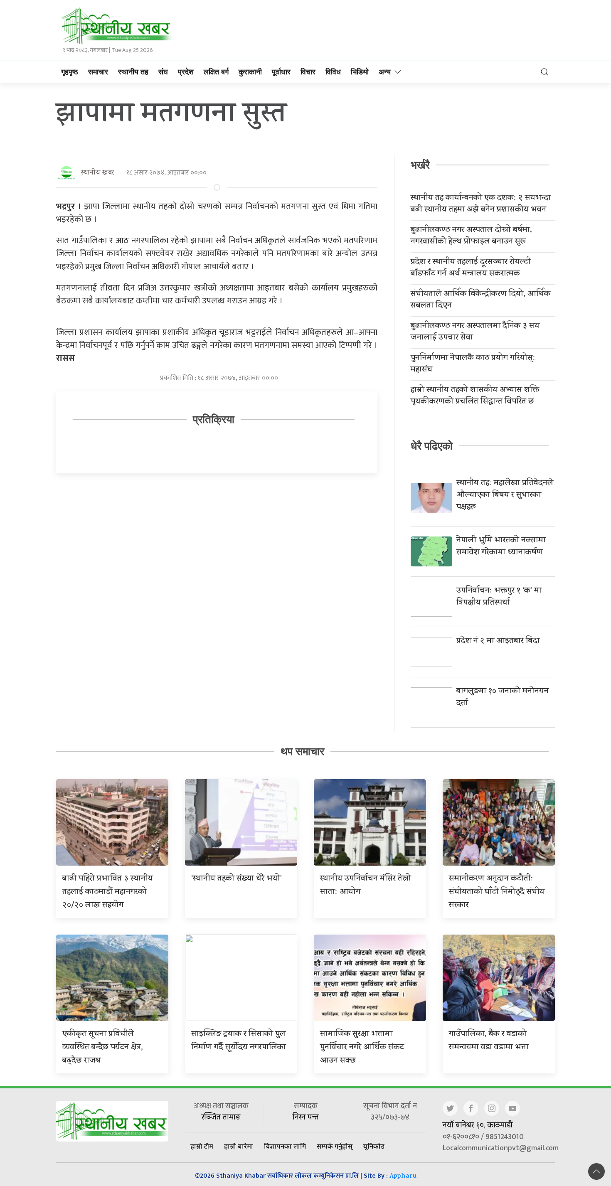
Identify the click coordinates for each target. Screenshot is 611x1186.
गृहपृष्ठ (69, 72)
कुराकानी (250, 72)
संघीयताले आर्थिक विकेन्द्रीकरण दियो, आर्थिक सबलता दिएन (480, 300)
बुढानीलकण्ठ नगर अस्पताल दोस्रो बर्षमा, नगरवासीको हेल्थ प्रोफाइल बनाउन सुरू (471, 236)
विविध (333, 72)
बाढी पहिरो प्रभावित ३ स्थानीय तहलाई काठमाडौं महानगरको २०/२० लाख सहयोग (107, 892)
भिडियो (360, 72)
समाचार (98, 72)
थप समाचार (302, 751)
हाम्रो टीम (201, 1146)
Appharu (402, 1176)
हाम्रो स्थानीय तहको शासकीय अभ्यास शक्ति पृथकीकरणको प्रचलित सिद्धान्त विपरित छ (475, 396)
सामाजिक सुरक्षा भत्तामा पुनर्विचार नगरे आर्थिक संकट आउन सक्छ (362, 1048)
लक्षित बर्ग (216, 72)
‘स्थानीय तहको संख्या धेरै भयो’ (236, 879)
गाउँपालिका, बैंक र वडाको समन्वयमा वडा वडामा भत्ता (489, 1041)
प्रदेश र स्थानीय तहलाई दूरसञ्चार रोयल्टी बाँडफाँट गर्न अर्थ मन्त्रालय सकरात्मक (471, 268)
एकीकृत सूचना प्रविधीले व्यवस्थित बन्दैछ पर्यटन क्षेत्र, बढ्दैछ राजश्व (102, 1048)
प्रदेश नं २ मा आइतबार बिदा (498, 641)
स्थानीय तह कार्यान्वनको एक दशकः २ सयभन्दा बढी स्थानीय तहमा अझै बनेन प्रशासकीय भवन (481, 204)
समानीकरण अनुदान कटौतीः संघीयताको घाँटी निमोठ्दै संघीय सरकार (496, 892)
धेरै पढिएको (432, 446)
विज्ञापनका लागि (285, 1146)
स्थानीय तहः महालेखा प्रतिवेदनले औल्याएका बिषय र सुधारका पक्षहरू (504, 495)
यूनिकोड (373, 1146)
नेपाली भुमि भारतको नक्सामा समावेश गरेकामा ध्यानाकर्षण (501, 546)
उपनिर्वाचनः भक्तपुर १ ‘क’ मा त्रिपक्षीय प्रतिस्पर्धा (499, 597)
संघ (163, 72)
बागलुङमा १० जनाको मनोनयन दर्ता (502, 697)
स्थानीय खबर (97, 173)
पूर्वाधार (281, 72)
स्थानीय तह (133, 72)
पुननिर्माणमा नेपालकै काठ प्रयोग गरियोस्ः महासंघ (473, 364)
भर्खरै (420, 165)
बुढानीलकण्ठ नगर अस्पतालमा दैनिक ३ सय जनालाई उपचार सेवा (475, 332)
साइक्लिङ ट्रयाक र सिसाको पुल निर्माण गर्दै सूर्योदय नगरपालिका (238, 1041)
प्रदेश (186, 72)
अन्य (385, 72)
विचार (308, 72)
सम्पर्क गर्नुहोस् (334, 1146)
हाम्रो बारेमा (238, 1146)
